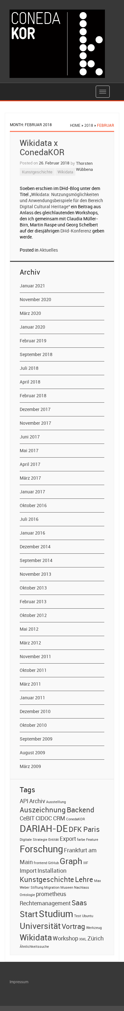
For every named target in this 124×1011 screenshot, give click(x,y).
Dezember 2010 (35, 711)
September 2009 (36, 739)
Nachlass (81, 887)
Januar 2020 (32, 327)
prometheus (51, 894)
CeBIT (27, 818)
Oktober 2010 (33, 725)
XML (82, 939)
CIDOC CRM (50, 818)
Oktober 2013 (33, 588)
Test (77, 916)
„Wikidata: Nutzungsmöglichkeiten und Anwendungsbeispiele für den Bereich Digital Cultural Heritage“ (61, 200)
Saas (79, 902)
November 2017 (35, 423)
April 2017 (30, 464)
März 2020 (30, 313)
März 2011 (30, 684)
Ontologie (27, 895)
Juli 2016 (29, 519)
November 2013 (35, 574)
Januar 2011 (32, 698)
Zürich (95, 938)
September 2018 (36, 354)
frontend (40, 863)
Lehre (84, 879)
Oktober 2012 (33, 615)
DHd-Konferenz (75, 231)
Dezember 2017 (35, 409)
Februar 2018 (33, 395)
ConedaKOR (75, 819)
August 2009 (32, 752)
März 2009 (30, 766)
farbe (81, 839)
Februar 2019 (33, 341)
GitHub (53, 863)
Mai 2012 (29, 629)
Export (68, 838)
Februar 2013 (33, 601)
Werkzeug (94, 927)
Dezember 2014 (35, 547)
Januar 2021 (32, 286)
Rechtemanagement (45, 903)
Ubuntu (87, 916)
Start (29, 914)
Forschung (41, 848)
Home (75, 125)
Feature (92, 839)
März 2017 (30, 478)
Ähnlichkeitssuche (34, 946)
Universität (40, 925)
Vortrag (73, 926)
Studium (56, 913)
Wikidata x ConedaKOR (42, 147)
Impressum (19, 981)
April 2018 (30, 382)
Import (28, 870)
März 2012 (30, 643)
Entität (53, 839)
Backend (80, 809)
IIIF (85, 863)
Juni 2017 (30, 437)
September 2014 (36, 560)
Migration (51, 887)
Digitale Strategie (33, 839)
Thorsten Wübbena (84, 166)
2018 (88, 125)
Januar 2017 (32, 492)
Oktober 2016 (33, 505)
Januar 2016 (32, 533)
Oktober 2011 (33, 670)
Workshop (65, 938)
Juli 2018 (29, 368)
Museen (66, 887)
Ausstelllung (56, 802)
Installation (52, 870)
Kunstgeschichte (37, 172)
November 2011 (35, 656)
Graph (71, 861)
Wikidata (65, 172)
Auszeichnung (43, 809)
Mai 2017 (29, 450)
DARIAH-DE (44, 828)
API (24, 801)
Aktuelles (48, 250)
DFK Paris (84, 829)
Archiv (37, 801)
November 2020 (35, 299)
